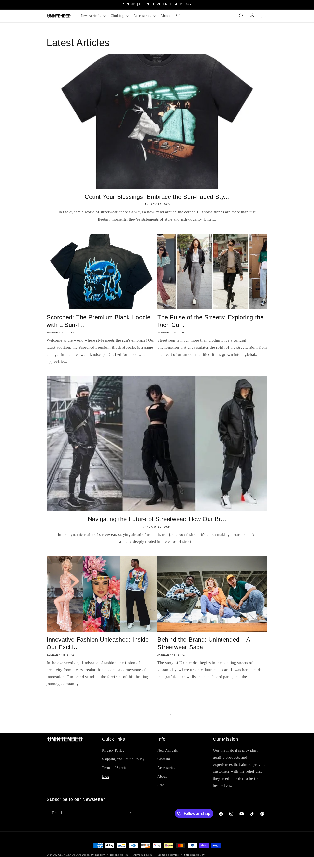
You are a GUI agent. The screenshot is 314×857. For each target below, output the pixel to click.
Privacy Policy (113, 750)
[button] (93, 16)
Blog (105, 776)
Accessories (166, 768)
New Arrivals (167, 750)
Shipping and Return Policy (123, 759)
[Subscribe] (129, 813)
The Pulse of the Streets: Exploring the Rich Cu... (210, 321)
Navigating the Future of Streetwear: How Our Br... (157, 519)
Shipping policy (194, 854)
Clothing (164, 759)
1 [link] (144, 714)
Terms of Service (115, 768)
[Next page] (170, 714)
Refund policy (119, 854)
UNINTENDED (68, 854)
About (162, 776)
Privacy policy (142, 854)
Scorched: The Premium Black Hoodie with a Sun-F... (98, 321)
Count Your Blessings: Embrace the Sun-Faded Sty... (157, 196)
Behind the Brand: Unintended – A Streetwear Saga (203, 643)
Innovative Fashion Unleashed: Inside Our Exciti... (98, 643)
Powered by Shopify (91, 854)
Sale (160, 785)
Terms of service (168, 854)
